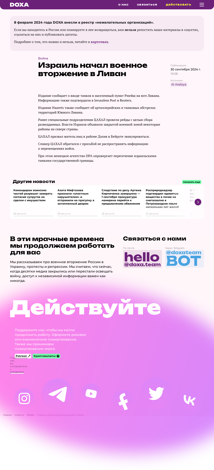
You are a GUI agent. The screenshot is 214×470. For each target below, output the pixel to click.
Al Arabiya (178, 84)
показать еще (191, 181)
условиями (17, 371)
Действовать (178, 4)
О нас (123, 4)
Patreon (21, 356)
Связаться (147, 4)
